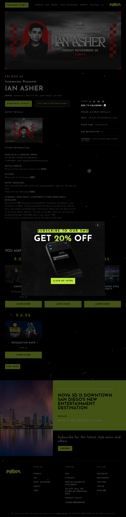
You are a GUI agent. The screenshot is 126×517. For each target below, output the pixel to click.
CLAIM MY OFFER (63, 281)
